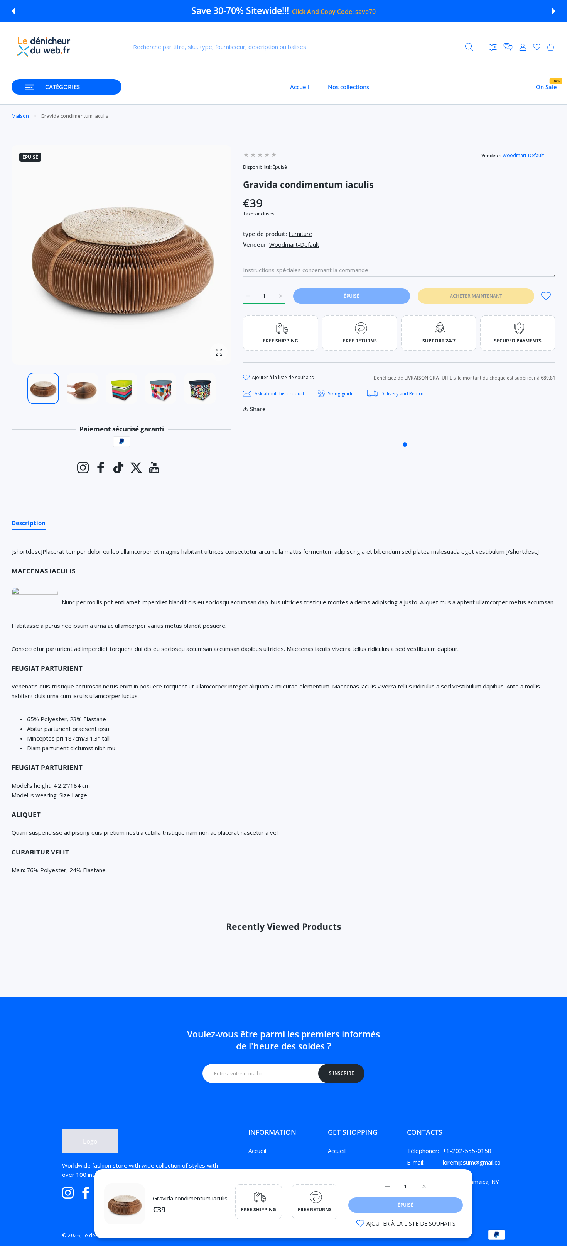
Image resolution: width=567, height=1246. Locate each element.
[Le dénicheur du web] (44, 47)
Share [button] (258, 409)
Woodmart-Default (523, 155)
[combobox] (305, 47)
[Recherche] (469, 46)
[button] (13, 11)
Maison (20, 115)
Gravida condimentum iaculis (190, 1198)
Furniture (300, 233)
